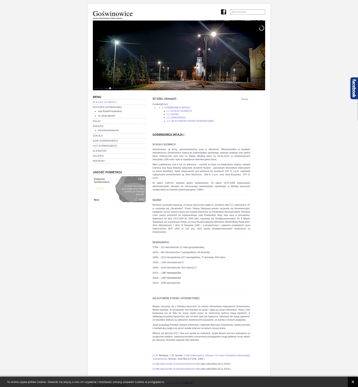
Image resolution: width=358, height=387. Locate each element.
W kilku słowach (105, 102)
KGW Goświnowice (105, 141)
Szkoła (98, 135)
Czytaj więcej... (175, 382)
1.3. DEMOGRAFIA (176, 117)
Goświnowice (113, 13)
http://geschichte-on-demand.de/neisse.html (178, 364)
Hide (164, 104)
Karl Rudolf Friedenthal (110, 111)
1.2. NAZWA (173, 114)
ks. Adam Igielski (106, 116)
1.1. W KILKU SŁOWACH (179, 111)
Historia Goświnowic (107, 107)
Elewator (100, 151)
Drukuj (244, 99)
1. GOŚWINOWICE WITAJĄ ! (176, 107)
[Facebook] (223, 12)
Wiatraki (99, 161)
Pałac (97, 121)
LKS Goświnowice (105, 146)
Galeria (98, 156)
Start (106, 88)
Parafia (98, 126)
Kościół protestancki (108, 130)
